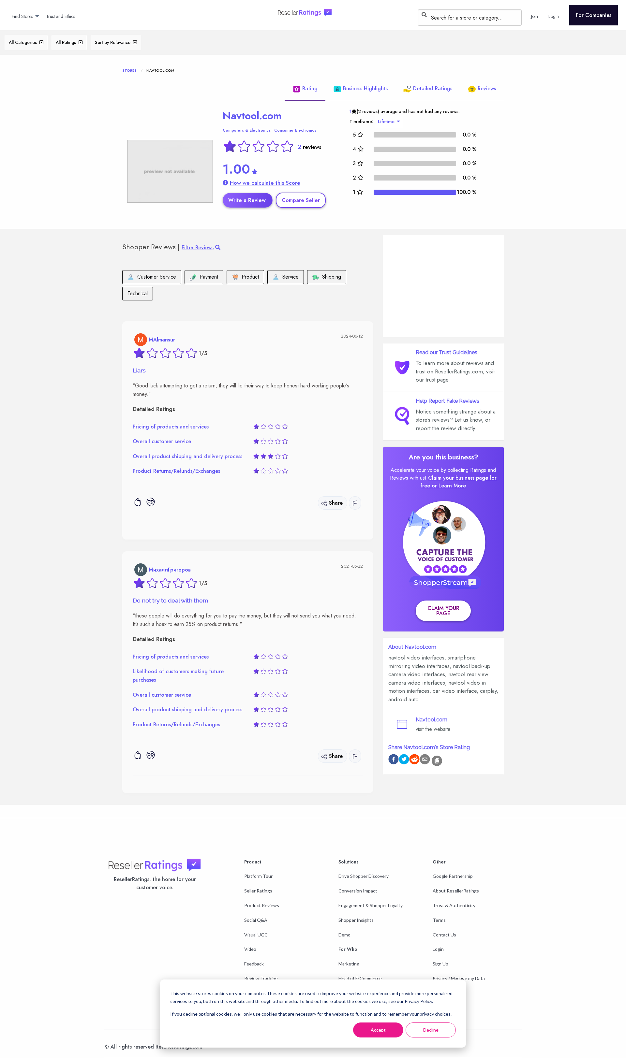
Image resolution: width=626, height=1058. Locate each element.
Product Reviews (261, 905)
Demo (344, 934)
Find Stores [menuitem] (22, 16)
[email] (425, 760)
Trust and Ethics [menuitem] (60, 16)
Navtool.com (252, 115)
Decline (431, 1030)
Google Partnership (453, 876)
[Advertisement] (443, 286)
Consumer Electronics (295, 130)
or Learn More (449, 485)
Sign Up (440, 963)
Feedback (254, 963)
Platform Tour (258, 876)
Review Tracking (261, 978)
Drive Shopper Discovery (363, 876)
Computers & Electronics (247, 130)
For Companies (593, 15)
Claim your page (443, 610)
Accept (378, 1030)
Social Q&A (255, 920)
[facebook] (393, 760)
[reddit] (414, 760)
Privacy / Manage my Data (459, 978)
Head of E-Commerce (360, 978)
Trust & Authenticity (454, 905)
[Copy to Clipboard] (437, 761)
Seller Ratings (258, 890)
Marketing (348, 963)
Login (438, 949)
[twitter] (404, 760)
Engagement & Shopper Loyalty (370, 905)
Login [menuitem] (553, 16)
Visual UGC (256, 934)
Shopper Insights (356, 920)
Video (250, 949)
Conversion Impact (357, 890)
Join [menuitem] (534, 16)
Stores (129, 70)
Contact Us (444, 934)
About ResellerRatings (456, 890)
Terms (439, 920)
